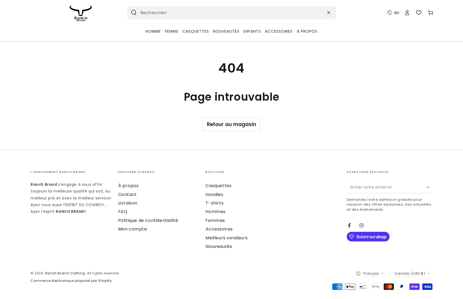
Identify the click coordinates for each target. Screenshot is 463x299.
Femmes (215, 220)
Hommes (216, 212)
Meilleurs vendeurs (227, 238)
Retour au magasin (231, 124)
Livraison (127, 203)
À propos (128, 186)
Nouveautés (219, 246)
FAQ (123, 212)
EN (396, 13)
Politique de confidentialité (148, 220)
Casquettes (219, 186)
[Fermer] (329, 12)
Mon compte (132, 229)
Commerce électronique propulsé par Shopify (71, 281)
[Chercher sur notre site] (133, 12)
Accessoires (219, 229)
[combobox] (222, 12)
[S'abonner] (429, 187)
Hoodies (214, 194)
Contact (127, 194)
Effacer (315, 12)
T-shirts (214, 203)
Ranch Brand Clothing (65, 273)
